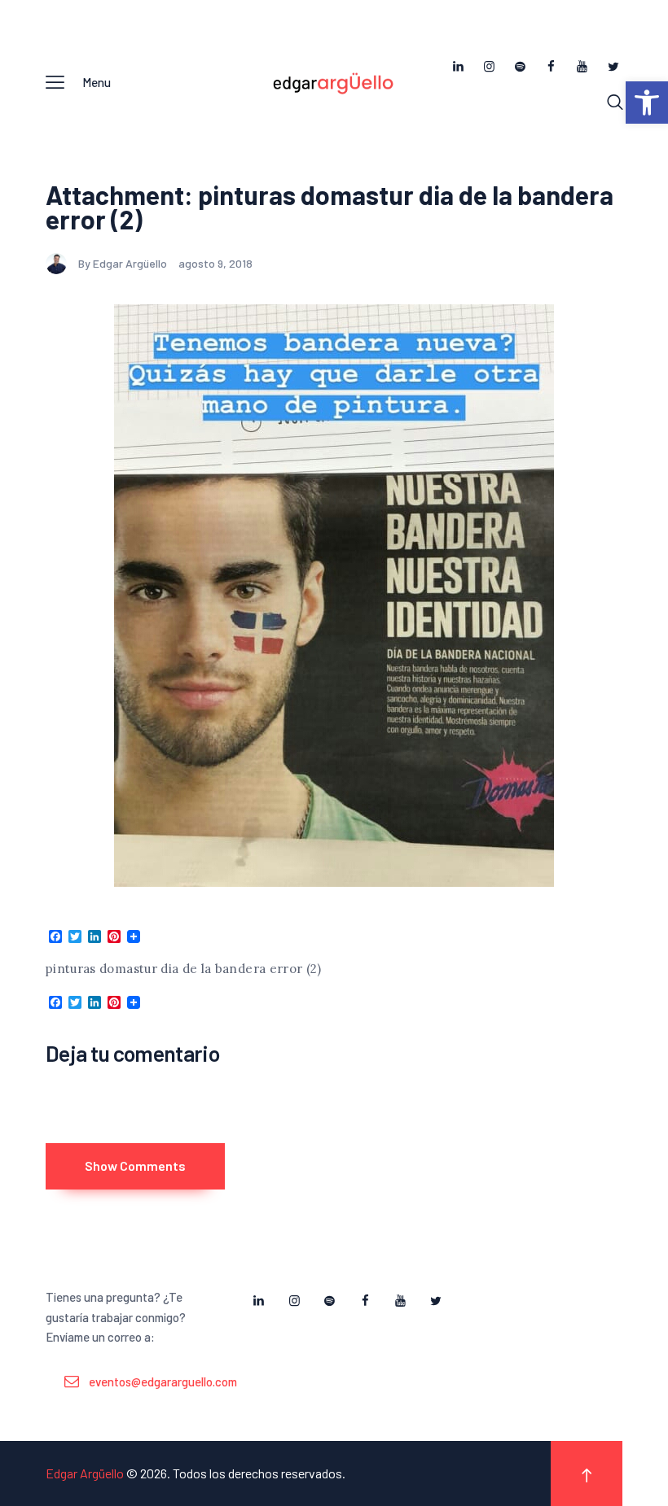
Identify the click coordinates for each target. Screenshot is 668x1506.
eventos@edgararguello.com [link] (163, 1381)
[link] (647, 102)
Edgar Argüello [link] (85, 1473)
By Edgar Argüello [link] (123, 263)
